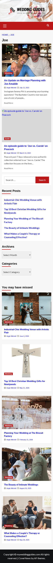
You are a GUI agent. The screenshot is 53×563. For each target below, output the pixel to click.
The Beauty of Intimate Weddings (21, 228)
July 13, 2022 (24, 88)
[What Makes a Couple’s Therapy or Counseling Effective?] (26, 512)
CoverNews (25, 558)
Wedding (8, 73)
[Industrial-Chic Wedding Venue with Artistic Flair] (26, 308)
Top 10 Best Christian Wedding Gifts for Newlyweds (25, 211)
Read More (8, 103)
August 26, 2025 (25, 488)
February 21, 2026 (26, 440)
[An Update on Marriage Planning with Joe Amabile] (26, 60)
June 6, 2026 (24, 336)
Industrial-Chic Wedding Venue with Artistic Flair (23, 202)
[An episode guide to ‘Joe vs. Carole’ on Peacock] (26, 125)
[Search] (48, 25)
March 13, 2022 (25, 153)
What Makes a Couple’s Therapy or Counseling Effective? (22, 235)
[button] (5, 25)
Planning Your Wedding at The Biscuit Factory (23, 220)
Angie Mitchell (11, 88)
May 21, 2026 (24, 388)
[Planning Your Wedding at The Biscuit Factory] (26, 412)
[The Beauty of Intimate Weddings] (26, 464)
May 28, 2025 (24, 540)
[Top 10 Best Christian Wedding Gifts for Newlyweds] (26, 360)
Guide (7, 139)
